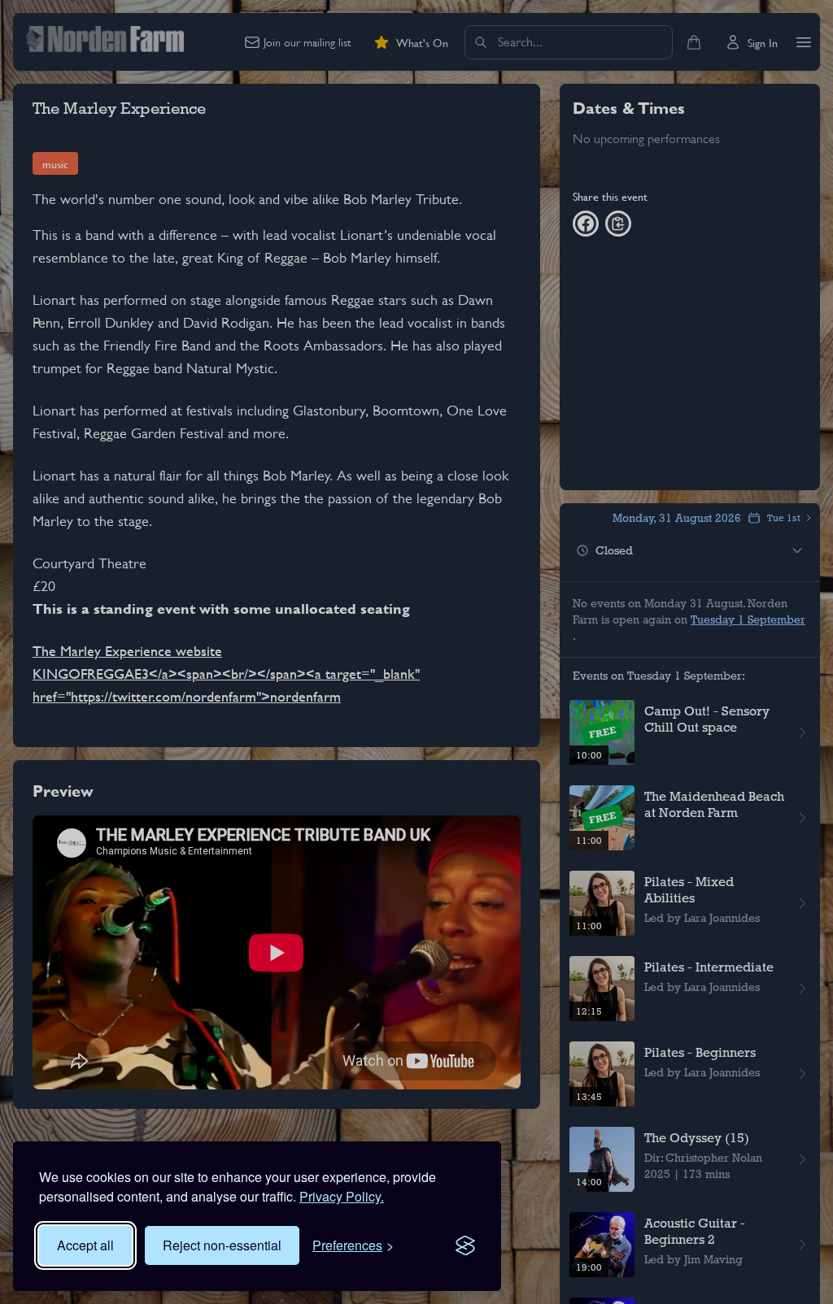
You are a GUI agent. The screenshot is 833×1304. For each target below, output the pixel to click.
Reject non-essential (222, 1245)
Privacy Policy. (341, 1196)
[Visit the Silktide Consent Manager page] (465, 1245)
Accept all (85, 1245)
